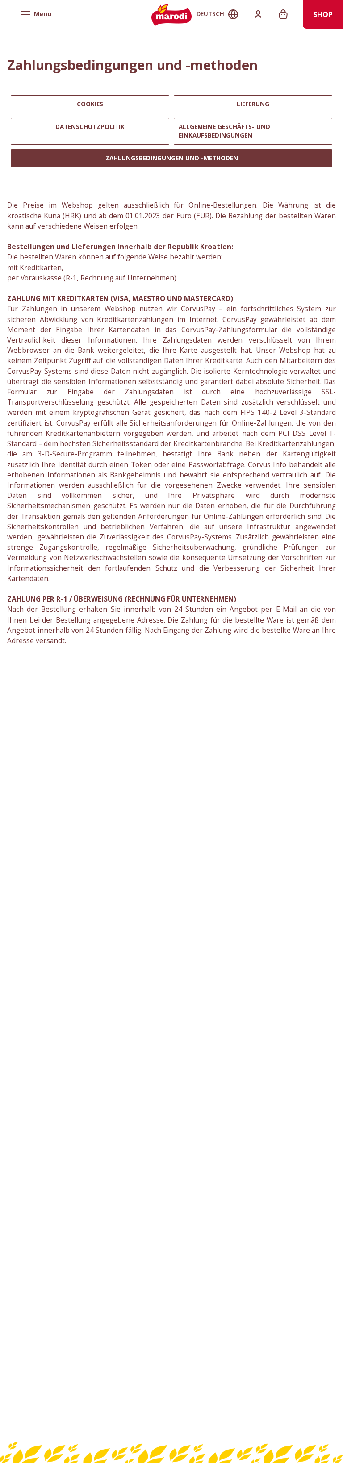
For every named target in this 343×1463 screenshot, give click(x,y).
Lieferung (253, 104)
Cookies (90, 104)
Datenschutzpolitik (90, 127)
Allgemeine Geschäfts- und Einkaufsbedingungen (224, 131)
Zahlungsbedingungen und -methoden (171, 158)
